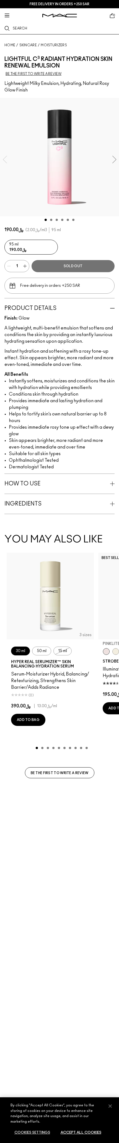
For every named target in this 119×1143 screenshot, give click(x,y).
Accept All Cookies (81, 1132)
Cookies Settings (32, 1132)
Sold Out (73, 266)
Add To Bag (28, 720)
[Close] (110, 1106)
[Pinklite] (106, 651)
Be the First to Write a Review (60, 773)
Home (9, 45)
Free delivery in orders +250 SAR (59, 4)
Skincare (28, 45)
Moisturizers (54, 45)
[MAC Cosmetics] (59, 15)
